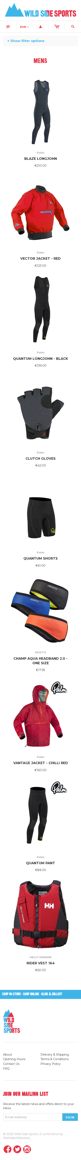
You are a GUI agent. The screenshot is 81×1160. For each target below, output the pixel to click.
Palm (40, 152)
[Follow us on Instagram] (27, 1149)
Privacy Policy (50, 1064)
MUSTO (40, 652)
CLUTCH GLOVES (41, 459)
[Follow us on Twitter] (17, 1149)
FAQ (6, 1068)
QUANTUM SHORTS (40, 558)
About (7, 1054)
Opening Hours (14, 1059)
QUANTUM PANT (40, 863)
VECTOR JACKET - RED (40, 259)
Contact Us (11, 1064)
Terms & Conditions (54, 1059)
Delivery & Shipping (54, 1054)
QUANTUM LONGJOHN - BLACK (40, 359)
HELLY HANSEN (40, 957)
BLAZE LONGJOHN (40, 159)
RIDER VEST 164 (41, 963)
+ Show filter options (25, 41)
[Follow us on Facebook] (7, 1149)
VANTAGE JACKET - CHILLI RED (40, 763)
